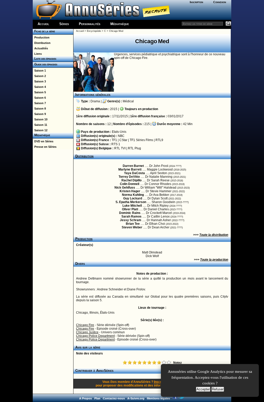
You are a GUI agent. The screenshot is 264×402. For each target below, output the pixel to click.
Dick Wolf (152, 256)
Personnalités (89, 24)
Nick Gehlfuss (124, 187)
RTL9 (159, 140)
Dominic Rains (130, 213)
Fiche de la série (44, 31)
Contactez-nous (114, 398)
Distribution (42, 42)
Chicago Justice (87, 332)
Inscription (196, 2)
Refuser (218, 389)
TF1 (114, 140)
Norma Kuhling (133, 195)
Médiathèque (119, 24)
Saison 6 (39, 97)
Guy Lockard (132, 198)
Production (41, 37)
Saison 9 (39, 113)
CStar (123, 140)
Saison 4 (39, 86)
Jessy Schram (130, 220)
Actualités (40, 48)
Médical (128, 101)
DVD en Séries (43, 141)
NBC (121, 136)
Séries (64, 24)
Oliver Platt (130, 209)
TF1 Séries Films (141, 140)
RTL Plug (134, 148)
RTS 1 (115, 144)
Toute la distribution (213, 235)
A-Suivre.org (135, 398)
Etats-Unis (119, 132)
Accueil (43, 24)
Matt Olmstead (152, 252)
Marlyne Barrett (130, 169)
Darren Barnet (133, 166)
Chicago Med (116, 31)
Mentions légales (158, 398)
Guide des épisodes (45, 64)
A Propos (85, 398)
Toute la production (214, 259)
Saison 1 (39, 70)
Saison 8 (39, 108)
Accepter (203, 389)
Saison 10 (40, 119)
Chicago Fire (85, 325)
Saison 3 (39, 81)
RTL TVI (120, 148)
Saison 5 (39, 92)
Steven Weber (132, 227)
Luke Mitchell (132, 205)
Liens (37, 53)
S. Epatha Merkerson (131, 202)
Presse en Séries (44, 146)
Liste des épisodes (44, 58)
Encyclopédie (94, 31)
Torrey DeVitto (129, 177)
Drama (95, 101)
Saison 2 (39, 76)
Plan (97, 398)
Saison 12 (40, 130)
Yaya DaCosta (134, 173)
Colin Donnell (129, 184)
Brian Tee (133, 224)
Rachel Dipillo (131, 180)
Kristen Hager (130, 191)
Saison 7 (39, 103)
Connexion (219, 2)
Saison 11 (40, 124)
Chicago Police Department (95, 336)
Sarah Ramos (131, 216)
